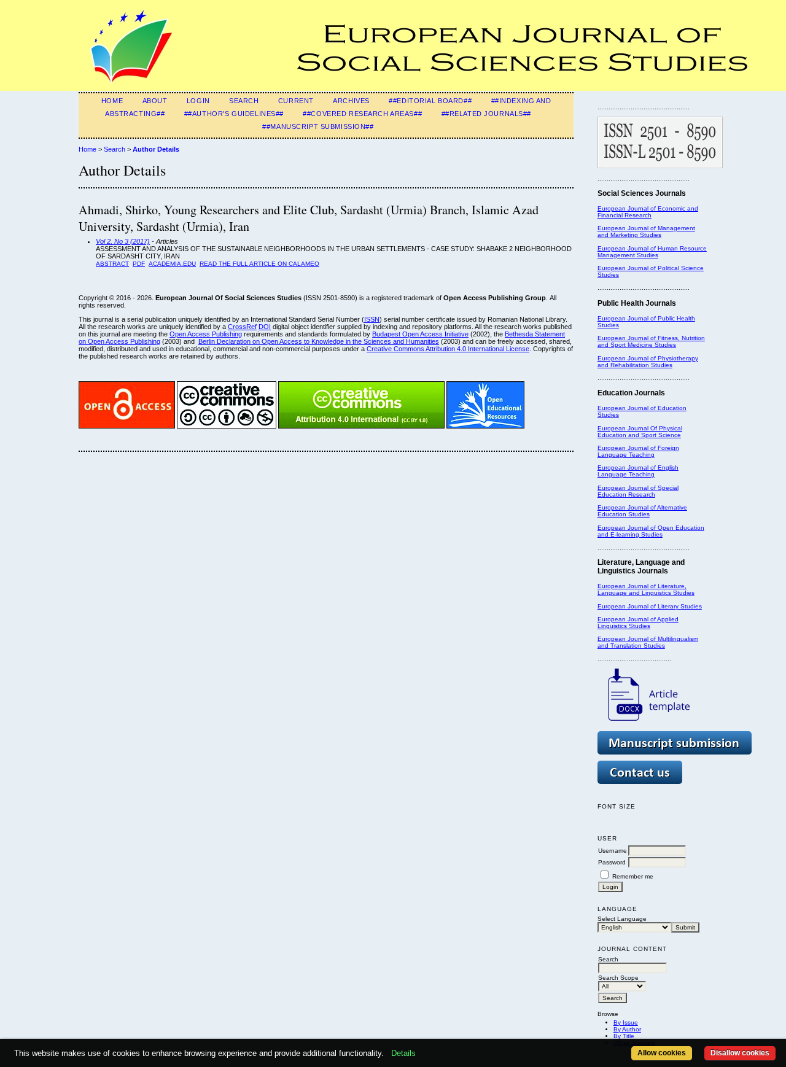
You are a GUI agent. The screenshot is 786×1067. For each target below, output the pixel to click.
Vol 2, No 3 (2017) (123, 241)
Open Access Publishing (205, 334)
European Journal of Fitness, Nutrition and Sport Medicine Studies (651, 341)
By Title (623, 1036)
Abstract (112, 263)
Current (296, 100)
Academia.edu (172, 263)
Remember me (632, 876)
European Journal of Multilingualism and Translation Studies (647, 642)
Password (612, 862)
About (155, 100)
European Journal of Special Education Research (638, 491)
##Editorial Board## (430, 100)
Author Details (156, 149)
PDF (139, 263)
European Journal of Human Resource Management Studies (652, 251)
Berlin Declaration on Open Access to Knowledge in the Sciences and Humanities (318, 341)
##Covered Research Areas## (362, 113)
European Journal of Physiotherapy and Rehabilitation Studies (647, 361)
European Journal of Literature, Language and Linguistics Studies (646, 589)
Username (612, 850)
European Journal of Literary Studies (649, 606)
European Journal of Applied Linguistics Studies (638, 622)
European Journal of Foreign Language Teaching (638, 451)
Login (198, 100)
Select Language (622, 918)
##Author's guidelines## (234, 113)
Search (244, 100)
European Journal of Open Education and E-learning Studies (650, 531)
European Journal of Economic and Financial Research (647, 212)
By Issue (625, 1022)
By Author (627, 1029)
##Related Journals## (486, 113)
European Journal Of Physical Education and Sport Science (639, 431)
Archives (351, 100)
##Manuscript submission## (317, 126)
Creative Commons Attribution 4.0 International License (448, 348)
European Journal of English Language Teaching (638, 471)
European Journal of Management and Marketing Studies (646, 231)
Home (112, 100)
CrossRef (242, 326)
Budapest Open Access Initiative (420, 334)
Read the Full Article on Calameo (259, 263)
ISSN (371, 319)
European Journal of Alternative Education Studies (642, 511)
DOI (265, 326)
